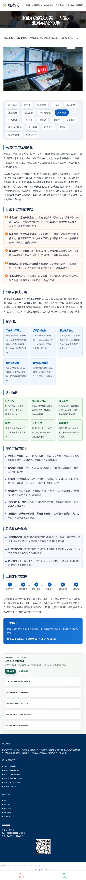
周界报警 (61, 112)
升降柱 (56, 120)
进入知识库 (10, 671)
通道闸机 (12, 112)
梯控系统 (70, 105)
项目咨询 (37, 865)
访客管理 (41, 105)
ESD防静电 (45, 112)
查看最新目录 (23, 671)
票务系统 (70, 120)
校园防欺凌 (31, 134)
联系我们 (6, 825)
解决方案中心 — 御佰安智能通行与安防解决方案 (22, 38)
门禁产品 (10, 865)
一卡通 (56, 105)
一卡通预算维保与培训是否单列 (17, 692)
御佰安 (14, 5)
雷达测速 (32, 127)
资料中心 (30, 865)
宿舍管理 (48, 127)
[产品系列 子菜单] (41, 5)
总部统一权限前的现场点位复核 (17, 703)
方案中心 (23, 865)
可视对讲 (12, 120)
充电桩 (63, 127)
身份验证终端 (15, 127)
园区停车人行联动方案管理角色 (17, 725)
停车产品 (16, 865)
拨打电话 (21, 877)
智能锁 (43, 120)
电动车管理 (13, 134)
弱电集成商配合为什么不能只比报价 (18, 714)
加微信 (64, 877)
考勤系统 (28, 112)
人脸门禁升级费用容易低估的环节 (18, 681)
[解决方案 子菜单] (52, 5)
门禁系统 (12, 105)
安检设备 (28, 120)
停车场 (27, 105)
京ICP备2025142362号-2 (43, 870)
